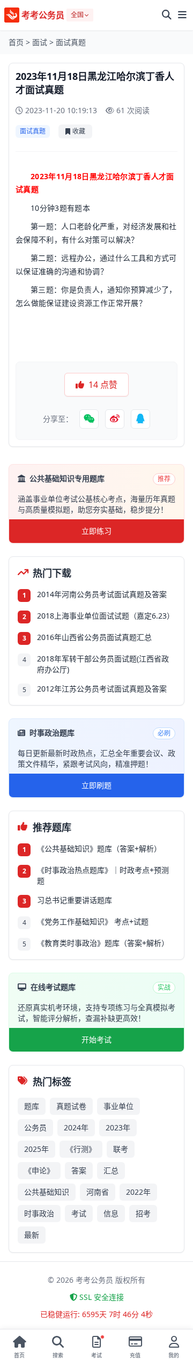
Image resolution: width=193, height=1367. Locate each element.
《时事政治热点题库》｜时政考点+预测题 (103, 875)
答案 (78, 1170)
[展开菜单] (182, 15)
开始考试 (96, 1039)
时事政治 (39, 1213)
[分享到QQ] (140, 419)
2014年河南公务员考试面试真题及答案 (102, 594)
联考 (120, 1149)
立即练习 (96, 531)
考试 (78, 1213)
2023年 (118, 1127)
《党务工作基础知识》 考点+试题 (93, 921)
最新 (31, 1235)
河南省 (97, 1192)
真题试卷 (71, 1106)
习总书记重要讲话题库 (74, 900)
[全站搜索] (167, 15)
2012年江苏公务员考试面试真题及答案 (102, 689)
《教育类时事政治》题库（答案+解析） (103, 943)
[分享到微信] (89, 419)
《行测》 (81, 1149)
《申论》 (39, 1170)
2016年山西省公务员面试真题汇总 (94, 637)
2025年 (36, 1149)
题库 (31, 1106)
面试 (39, 42)
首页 (16, 42)
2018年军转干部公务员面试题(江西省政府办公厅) (103, 663)
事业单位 (118, 1106)
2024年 (76, 1127)
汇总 (110, 1170)
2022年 (138, 1192)
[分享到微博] (114, 419)
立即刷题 (96, 785)
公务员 (35, 1127)
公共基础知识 (46, 1192)
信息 (110, 1213)
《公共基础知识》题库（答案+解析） (99, 848)
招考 (143, 1213)
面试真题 (71, 42)
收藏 (78, 131)
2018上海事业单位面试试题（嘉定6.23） (105, 616)
